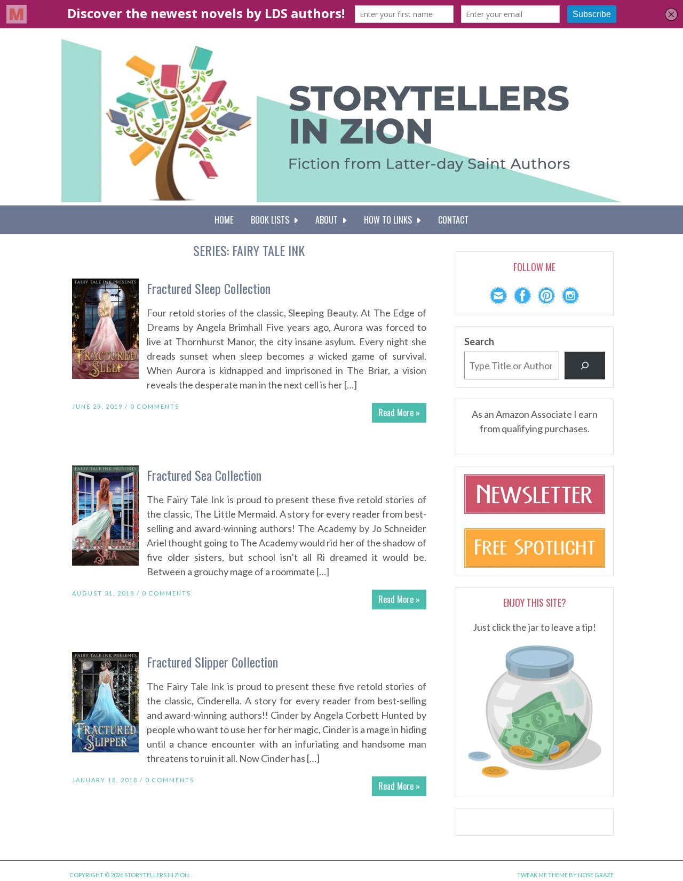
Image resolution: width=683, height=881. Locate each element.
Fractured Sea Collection (204, 475)
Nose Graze (596, 874)
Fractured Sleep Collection (209, 288)
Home (224, 219)
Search (479, 341)
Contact (453, 219)
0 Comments (154, 406)
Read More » (399, 412)
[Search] (585, 365)
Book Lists (272, 219)
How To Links (390, 219)
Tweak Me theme (542, 874)
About (328, 219)
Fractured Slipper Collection (212, 661)
